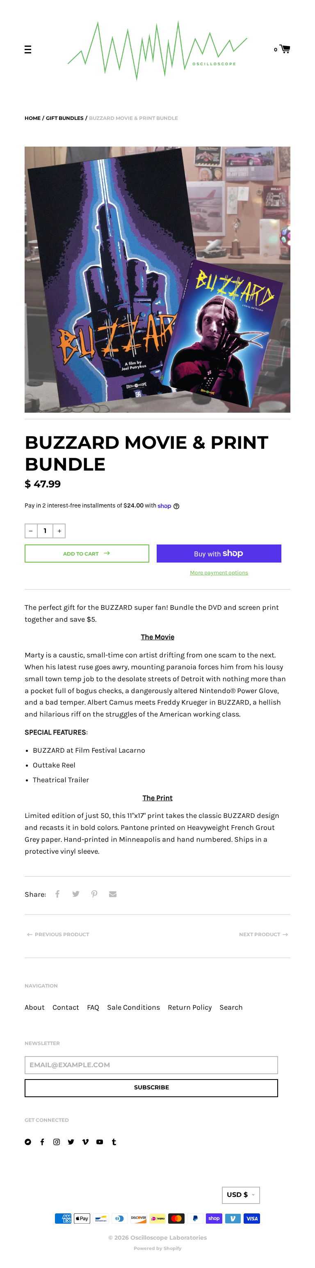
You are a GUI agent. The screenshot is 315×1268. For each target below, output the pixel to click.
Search (231, 1007)
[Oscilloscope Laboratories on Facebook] (42, 1141)
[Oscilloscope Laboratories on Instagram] (56, 1141)
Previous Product (62, 934)
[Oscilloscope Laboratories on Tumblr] (114, 1141)
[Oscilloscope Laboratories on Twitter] (71, 1141)
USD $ (237, 1195)
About (35, 1007)
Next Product (259, 934)
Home (33, 118)
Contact (65, 1007)
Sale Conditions (133, 1007)
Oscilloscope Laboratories (168, 1237)
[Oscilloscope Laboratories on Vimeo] (85, 1141)
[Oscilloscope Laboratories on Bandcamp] (28, 1141)
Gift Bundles (65, 118)
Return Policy (190, 1007)
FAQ (93, 1007)
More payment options (219, 572)
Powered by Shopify (158, 1248)
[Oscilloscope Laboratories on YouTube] (99, 1141)
